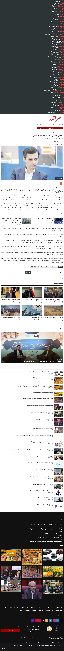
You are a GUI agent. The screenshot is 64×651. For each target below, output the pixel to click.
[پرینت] (26, 272)
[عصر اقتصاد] (55, 118)
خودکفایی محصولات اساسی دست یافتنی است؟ (42, 392)
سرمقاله (6, 607)
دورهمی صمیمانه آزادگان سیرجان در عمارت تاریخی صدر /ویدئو (44, 361)
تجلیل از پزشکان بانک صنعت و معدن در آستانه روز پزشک (40, 456)
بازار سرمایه (47, 607)
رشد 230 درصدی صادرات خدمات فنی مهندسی (43, 484)
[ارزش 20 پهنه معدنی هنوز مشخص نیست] (58, 471)
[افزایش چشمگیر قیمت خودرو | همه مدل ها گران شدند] (58, 373)
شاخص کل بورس (58, 610)
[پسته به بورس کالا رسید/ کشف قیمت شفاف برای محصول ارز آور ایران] (58, 400)
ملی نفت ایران (27, 610)
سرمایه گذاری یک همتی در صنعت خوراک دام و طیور (41, 412)
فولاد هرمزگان (41, 610)
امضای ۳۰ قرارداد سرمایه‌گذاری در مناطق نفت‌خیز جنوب (41, 491)
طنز (52, 610)
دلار (14, 607)
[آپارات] (39, 620)
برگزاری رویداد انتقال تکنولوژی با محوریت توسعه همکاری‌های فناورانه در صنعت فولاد (34, 435)
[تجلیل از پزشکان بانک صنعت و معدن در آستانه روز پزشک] (58, 457)
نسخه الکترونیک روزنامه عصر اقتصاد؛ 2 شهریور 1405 (41, 442)
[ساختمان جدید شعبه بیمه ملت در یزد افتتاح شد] (58, 506)
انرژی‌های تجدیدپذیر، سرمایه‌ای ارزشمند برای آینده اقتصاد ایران (33, 300)
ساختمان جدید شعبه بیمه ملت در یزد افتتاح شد (42, 504)
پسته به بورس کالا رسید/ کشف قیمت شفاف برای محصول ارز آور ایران (38, 398)
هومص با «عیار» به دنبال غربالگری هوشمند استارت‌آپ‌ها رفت (40, 405)
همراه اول (20, 610)
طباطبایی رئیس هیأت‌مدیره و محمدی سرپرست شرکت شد (40, 462)
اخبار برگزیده (59, 607)
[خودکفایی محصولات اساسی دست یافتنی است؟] (58, 394)
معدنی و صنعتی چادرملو (35, 266)
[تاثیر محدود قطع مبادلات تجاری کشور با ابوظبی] (58, 499)
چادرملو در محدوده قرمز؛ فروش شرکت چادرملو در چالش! (33, 318)
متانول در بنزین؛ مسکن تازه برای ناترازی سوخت (42, 428)
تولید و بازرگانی (51, 128)
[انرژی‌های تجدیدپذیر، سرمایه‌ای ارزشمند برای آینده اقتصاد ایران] (31, 292)
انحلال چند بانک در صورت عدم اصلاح (44, 419)
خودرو (18, 607)
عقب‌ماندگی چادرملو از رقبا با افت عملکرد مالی (54, 318)
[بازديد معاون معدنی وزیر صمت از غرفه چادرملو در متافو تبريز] (53, 292)
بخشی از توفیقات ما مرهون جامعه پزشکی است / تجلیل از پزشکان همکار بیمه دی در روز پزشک (32, 449)
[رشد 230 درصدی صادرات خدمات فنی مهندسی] (58, 486)
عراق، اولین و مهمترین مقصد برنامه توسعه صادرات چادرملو (11, 300)
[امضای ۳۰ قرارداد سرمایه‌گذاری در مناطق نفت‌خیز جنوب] (58, 493)
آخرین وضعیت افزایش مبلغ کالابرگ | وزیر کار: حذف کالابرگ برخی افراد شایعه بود (35, 386)
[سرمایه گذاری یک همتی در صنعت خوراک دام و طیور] (58, 414)
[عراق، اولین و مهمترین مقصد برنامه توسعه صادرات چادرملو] (10, 292)
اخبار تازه (48, 367)
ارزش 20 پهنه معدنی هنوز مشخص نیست (44, 469)
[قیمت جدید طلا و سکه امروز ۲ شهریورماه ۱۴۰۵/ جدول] (58, 380)
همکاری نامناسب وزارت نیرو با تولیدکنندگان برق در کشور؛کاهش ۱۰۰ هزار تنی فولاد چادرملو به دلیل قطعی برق (11, 220)
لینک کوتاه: (61, 144)
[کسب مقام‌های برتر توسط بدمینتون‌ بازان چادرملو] (58, 221)
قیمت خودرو (34, 610)
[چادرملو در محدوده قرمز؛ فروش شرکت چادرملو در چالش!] (31, 310)
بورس (27, 607)
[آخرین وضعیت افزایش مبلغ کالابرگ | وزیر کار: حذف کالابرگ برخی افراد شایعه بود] (58, 387)
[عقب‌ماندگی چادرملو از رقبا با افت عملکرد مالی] (53, 310)
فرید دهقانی (42, 266)
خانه (61, 124)
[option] (32, 347)
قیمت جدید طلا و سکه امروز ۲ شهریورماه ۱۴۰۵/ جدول (41, 378)
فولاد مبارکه (48, 610)
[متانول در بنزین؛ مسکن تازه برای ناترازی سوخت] (58, 430)
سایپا (11, 607)
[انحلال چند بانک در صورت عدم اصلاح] (58, 422)
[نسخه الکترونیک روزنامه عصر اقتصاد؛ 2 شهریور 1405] (58, 444)
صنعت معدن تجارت (41, 128)
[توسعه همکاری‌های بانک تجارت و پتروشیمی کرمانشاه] (58, 479)
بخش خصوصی (33, 607)
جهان (23, 607)
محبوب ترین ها (17, 367)
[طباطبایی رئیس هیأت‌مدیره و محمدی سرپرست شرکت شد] (58, 464)
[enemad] (57, 633)
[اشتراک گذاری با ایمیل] (29, 272)
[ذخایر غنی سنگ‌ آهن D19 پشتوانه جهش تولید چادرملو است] (10, 310)
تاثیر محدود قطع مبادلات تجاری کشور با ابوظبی (42, 498)
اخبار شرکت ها (56, 124)
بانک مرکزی (40, 607)
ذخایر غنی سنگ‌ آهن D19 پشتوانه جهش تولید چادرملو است (11, 318)
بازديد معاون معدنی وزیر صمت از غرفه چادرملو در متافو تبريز (54, 300)
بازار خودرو (53, 607)
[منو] (2, 119)
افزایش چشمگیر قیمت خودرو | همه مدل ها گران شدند (41, 372)
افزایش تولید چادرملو (53, 266)
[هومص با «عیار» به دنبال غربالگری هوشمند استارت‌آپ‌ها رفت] (58, 407)
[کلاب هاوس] (32, 620)
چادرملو (47, 266)
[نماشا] (36, 620)
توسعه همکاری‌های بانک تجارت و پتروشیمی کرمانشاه (41, 477)
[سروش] (43, 620)
